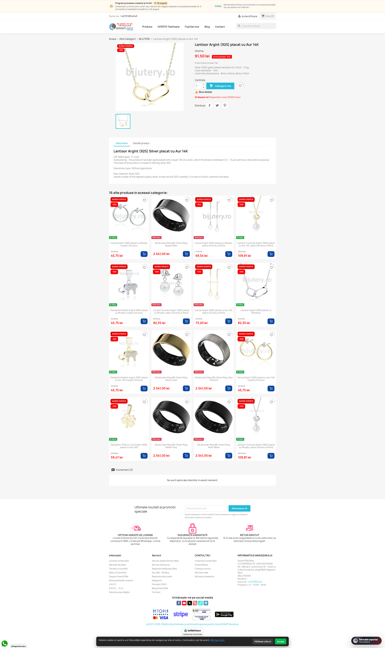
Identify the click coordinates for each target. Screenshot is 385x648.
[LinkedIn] (206, 603)
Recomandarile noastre (121, 580)
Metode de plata (117, 564)
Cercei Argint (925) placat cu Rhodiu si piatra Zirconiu (129, 244)
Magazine (157, 580)
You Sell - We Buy (160, 572)
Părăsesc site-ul (262, 641)
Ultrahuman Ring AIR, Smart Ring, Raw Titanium (214, 379)
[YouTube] (184, 603)
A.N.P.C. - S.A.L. (116, 588)
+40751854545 (128, 16)
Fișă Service (192, 26)
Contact (220, 26)
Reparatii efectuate (162, 576)
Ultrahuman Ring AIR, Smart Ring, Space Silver (171, 244)
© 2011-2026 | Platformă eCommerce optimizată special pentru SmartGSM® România (192, 624)
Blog (207, 26)
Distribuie (209, 105)
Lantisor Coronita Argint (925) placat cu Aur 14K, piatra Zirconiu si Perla (256, 244)
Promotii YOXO (159, 584)
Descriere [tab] (122, 143)
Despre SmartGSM (118, 576)
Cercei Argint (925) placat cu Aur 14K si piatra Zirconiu (256, 379)
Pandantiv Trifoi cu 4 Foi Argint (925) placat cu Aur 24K (129, 446)
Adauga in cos (220, 86)
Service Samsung (161, 564)
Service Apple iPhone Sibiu (165, 560)
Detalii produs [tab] (141, 143)
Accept (280, 641)
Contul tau (202, 555)
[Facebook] (179, 603)
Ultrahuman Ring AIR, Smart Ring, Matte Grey (171, 446)
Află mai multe (217, 640)
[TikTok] (200, 603)
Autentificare (201, 564)
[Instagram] (195, 603)
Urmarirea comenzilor (206, 560)
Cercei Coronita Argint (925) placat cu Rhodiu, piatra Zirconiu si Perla (171, 311)
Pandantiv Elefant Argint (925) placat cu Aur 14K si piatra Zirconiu (129, 379)
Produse (147, 26)
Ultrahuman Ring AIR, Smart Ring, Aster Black (213, 446)
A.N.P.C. (113, 584)
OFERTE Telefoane (169, 26)
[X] (189, 603)
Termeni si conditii (118, 568)
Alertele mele (201, 572)
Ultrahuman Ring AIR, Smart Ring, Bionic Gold (171, 379)
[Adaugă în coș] (144, 254)
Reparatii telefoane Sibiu (164, 568)
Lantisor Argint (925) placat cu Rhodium (255, 311)
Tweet (217, 105)
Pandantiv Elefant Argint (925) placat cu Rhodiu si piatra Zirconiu (129, 311)
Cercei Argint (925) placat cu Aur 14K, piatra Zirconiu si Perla (214, 311)
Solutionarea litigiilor (119, 592)
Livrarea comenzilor (119, 560)
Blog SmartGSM (160, 588)
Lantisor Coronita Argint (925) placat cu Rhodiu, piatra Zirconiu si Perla (256, 446)
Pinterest (225, 105)
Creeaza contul (203, 568)
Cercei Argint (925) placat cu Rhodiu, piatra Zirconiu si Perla (214, 244)
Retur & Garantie (117, 572)
